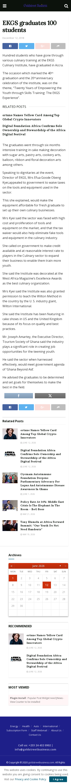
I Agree (58, 779)
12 (46, 585)
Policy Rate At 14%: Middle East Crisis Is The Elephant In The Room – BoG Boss (42, 505)
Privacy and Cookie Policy (30, 779)
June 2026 (38, 566)
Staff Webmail (39, 730)
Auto (36, 726)
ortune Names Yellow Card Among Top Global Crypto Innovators (38, 433)
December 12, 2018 (13, 38)
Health (26, 726)
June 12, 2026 (29, 442)
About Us (56, 730)
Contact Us (35, 734)
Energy (14, 726)
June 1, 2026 (28, 494)
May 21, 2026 (28, 514)
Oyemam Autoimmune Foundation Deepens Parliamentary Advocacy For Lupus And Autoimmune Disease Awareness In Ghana (42, 481)
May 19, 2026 (28, 534)
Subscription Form (16, 730)
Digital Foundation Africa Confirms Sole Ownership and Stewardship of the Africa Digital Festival (34, 130)
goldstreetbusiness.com (41, 762)
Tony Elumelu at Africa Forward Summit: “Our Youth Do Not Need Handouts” (42, 525)
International (50, 726)
